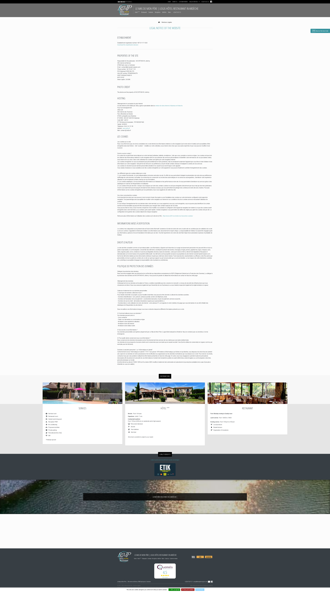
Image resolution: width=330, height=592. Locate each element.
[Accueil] (159, 22)
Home (169, 2)
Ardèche (164, 12)
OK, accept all (174, 589)
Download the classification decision (127, 45)
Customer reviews (183, 2)
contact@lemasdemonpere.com (200, 582)
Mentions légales (137, 585)
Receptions (157, 12)
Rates (169, 12)
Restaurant (144, 12)
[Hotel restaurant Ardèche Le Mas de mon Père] (165, 393)
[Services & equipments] (82, 393)
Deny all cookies (188, 589)
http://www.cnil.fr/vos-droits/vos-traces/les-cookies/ (178, 216)
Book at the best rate (322, 31)
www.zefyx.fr (126, 128)
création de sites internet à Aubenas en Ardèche (202, 585)
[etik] (165, 470)
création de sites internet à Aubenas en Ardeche (168, 106)
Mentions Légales (167, 22)
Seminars (150, 12)
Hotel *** (137, 12)
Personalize (200, 589)
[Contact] (209, 582)
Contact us (174, 2)
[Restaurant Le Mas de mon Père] (247, 393)
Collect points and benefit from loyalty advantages (165, 460)
